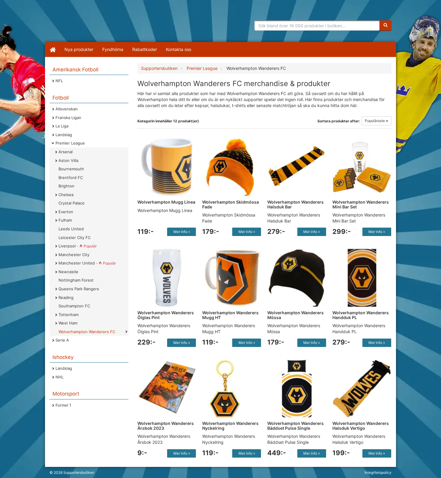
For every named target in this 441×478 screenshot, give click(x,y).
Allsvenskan (67, 108)
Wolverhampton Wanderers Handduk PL (360, 315)
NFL (59, 80)
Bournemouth (71, 168)
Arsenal (65, 151)
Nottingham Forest (76, 280)
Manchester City (73, 254)
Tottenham (68, 314)
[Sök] (386, 25)
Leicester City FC (74, 237)
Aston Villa (68, 160)
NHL (60, 377)
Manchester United (87, 263)
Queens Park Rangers (78, 288)
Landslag (64, 134)
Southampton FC (74, 305)
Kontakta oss (178, 49)
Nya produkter (78, 49)
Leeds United (71, 228)
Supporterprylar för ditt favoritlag (96, 24)
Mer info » (181, 231)
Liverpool (77, 245)
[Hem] (52, 49)
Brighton (66, 186)
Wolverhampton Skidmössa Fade (230, 204)
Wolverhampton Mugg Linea (166, 202)
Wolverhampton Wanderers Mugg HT (230, 315)
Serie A (62, 340)
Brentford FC (70, 177)
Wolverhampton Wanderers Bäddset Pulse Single (295, 425)
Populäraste (375, 120)
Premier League (70, 143)
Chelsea (66, 194)
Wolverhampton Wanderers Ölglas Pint (165, 315)
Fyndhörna (112, 49)
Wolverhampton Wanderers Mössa (295, 315)
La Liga (62, 126)
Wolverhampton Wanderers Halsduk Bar (295, 204)
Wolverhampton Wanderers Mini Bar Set (360, 204)
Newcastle (68, 271)
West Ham (67, 323)
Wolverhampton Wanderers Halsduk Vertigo (360, 425)
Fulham (65, 220)
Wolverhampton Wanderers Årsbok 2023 (165, 425)
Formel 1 (63, 405)
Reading (66, 297)
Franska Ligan (68, 117)
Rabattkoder (144, 49)
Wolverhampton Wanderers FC (86, 331)
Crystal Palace (71, 203)
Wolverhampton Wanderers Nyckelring (230, 425)
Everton (65, 211)
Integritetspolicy (378, 472)
